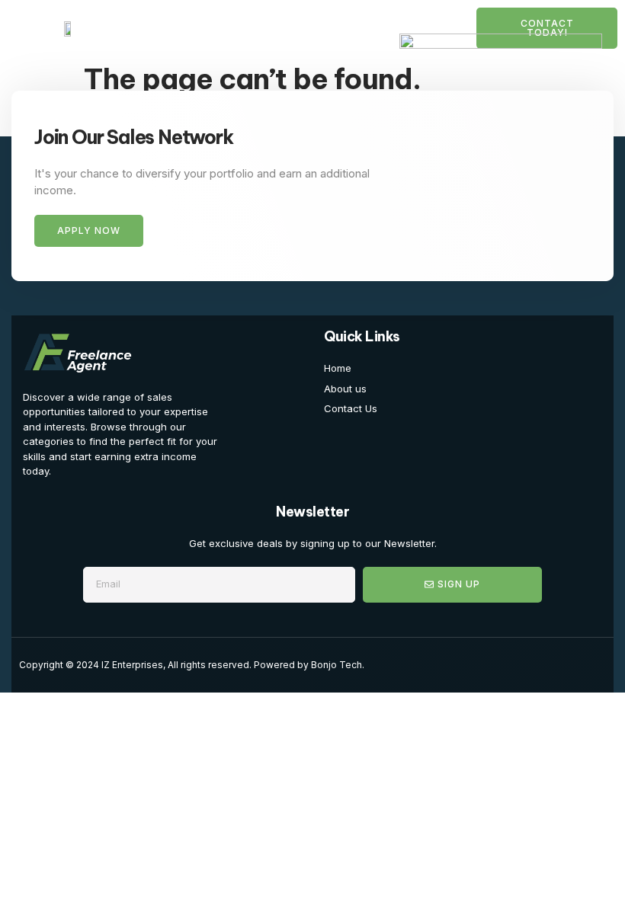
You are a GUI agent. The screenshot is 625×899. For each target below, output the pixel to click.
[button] (28, 28)
